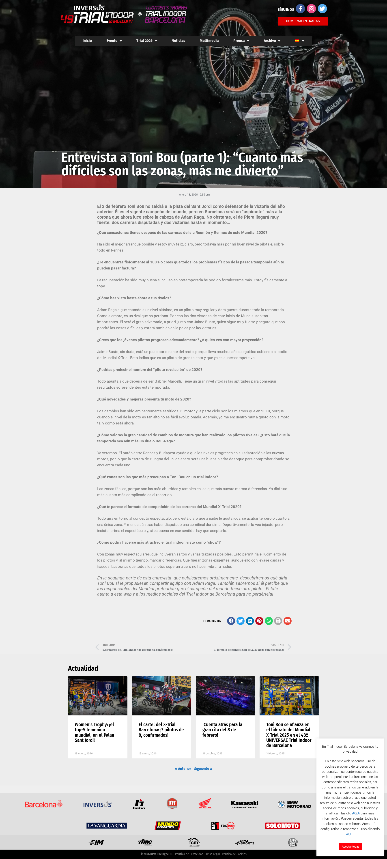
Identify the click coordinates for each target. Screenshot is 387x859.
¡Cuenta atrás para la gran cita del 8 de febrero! (222, 730)
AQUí (356, 813)
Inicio (87, 41)
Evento (111, 41)
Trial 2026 (144, 41)
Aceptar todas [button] (350, 846)
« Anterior (183, 768)
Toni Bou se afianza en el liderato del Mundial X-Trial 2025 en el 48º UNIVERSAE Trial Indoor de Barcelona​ (289, 735)
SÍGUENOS (286, 9)
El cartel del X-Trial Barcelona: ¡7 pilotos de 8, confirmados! (161, 730)
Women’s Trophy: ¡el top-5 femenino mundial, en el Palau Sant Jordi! (94, 732)
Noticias (178, 41)
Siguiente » (203, 768)
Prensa (239, 41)
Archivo (270, 41)
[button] (231, 621)
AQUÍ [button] (349, 834)
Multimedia (209, 41)
